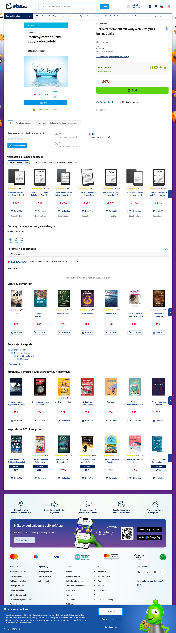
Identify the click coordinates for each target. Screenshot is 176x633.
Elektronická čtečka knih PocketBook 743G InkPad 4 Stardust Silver (87, 194)
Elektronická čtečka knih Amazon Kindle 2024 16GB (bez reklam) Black (135, 194)
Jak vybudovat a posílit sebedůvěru (135, 315)
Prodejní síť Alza (17, 586)
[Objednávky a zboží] (150, 6)
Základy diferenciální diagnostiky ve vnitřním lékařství (40, 315)
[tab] (10, 123)
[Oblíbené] (155, 6)
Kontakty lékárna (73, 576)
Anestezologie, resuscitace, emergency (149, 16)
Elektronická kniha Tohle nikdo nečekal (16, 460)
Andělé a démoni (64, 314)
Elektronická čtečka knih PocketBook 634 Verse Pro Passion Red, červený (158, 194)
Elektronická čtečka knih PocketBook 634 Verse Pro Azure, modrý (40, 194)
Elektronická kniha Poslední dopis (158, 460)
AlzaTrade (98, 595)
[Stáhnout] (10, 239)
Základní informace (74, 581)
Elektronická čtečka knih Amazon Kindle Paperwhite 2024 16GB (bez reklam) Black (16, 194)
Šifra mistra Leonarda (159, 315)
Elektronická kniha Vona (135, 460)
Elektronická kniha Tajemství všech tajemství (64, 461)
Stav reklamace (44, 576)
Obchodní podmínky (18, 595)
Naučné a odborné (93, 16)
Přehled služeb (16, 604)
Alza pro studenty (101, 590)
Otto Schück (101, 48)
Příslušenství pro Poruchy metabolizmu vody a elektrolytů (88, 278)
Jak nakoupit (43, 581)
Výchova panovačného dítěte (135, 403)
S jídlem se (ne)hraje (64, 402)
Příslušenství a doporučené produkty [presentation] (64, 123)
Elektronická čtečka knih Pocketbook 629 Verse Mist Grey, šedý (111, 194)
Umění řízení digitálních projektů (16, 403)
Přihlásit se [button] (136, 7)
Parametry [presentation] (40, 123)
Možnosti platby (16, 576)
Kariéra (69, 595)
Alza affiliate (99, 586)
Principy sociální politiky (159, 403)
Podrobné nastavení (110, 619)
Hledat (104, 6)
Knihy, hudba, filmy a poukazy (53, 16)
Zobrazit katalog (13, 16)
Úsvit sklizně (87, 314)
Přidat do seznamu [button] (133, 102)
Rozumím (110, 611)
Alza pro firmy (100, 572)
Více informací (14, 629)
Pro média (70, 600)
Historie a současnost (75, 586)
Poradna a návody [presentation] (23, 123)
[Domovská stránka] (37, 15)
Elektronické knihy (75, 16)
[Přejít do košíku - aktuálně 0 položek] (168, 6)
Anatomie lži (111, 314)
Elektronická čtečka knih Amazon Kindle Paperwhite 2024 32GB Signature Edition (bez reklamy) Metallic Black (63, 194)
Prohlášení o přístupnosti (20, 600)
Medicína (127, 16)
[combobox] (67, 6)
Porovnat (103, 102)
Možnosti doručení (18, 572)
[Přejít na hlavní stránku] (16, 6)
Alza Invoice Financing (103, 600)
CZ (141, 584)
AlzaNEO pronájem (102, 576)
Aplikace (69, 604)
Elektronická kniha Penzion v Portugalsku (111, 461)
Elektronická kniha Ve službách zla (87, 460)
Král (16, 314)
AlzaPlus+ (98, 581)
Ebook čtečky (16, 216)
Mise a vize (70, 590)
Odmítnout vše (110, 627)
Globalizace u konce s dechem (40, 403)
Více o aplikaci (22, 540)
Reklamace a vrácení (19, 581)
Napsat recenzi (19, 146)
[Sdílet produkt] (167, 28)
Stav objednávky (45, 572)
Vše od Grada (101, 24)
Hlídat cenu (116, 102)
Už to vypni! (111, 402)
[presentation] (10, 123)
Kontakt (69, 572)
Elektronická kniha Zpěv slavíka (40, 460)
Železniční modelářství (87, 403)
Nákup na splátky (17, 590)
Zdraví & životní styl (112, 16)
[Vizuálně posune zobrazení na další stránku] (170, 194)
